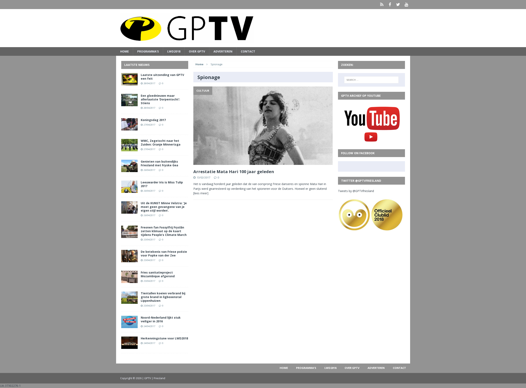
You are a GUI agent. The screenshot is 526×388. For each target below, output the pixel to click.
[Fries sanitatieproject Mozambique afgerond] (129, 281)
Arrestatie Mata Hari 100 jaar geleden (233, 171)
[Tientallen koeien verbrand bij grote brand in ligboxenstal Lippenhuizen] (129, 301)
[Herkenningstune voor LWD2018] (129, 346)
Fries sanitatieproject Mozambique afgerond (158, 274)
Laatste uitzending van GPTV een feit (162, 76)
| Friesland (158, 378)
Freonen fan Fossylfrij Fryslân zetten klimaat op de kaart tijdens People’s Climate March (164, 231)
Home (124, 51)
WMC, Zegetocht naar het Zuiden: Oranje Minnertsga (160, 142)
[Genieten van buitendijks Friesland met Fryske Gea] (129, 169)
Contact (248, 51)
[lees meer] (200, 193)
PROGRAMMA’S (148, 51)
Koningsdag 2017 (153, 120)
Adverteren (222, 51)
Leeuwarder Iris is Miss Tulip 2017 (162, 184)
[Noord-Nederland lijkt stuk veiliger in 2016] (129, 326)
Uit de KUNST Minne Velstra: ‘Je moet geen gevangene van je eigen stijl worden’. (164, 206)
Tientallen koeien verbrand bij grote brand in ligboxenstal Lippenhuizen (163, 297)
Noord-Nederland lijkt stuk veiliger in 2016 (161, 319)
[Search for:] (371, 79)
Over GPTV (197, 51)
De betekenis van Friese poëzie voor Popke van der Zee (164, 253)
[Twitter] (398, 4)
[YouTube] (406, 4)
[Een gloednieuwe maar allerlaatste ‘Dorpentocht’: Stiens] (129, 104)
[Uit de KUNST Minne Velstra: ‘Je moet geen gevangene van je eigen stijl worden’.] (129, 211)
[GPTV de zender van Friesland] (263, 28)
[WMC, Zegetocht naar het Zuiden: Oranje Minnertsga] (129, 149)
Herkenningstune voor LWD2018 (164, 338)
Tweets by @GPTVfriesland (356, 191)
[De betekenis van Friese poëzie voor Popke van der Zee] (129, 260)
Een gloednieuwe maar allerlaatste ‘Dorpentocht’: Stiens (160, 99)
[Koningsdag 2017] (129, 128)
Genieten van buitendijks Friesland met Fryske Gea (159, 163)
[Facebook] (390, 4)
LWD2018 (173, 51)
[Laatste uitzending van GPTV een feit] (129, 83)
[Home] (381, 4)
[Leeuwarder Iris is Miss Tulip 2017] (129, 190)
